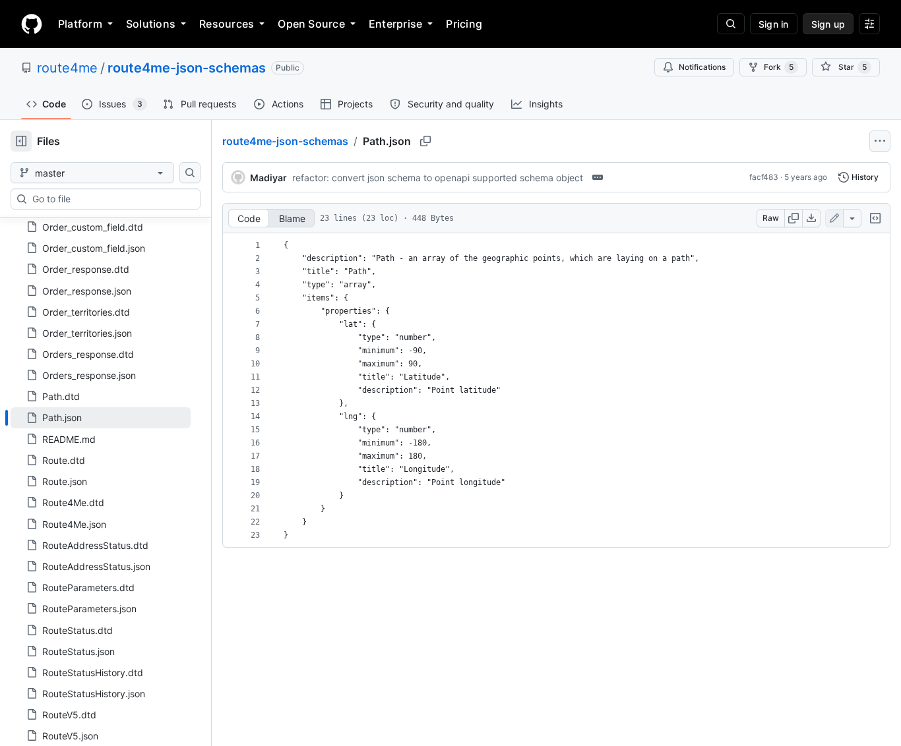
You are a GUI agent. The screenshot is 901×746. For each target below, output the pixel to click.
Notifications (702, 67)
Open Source (311, 23)
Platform (80, 23)
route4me (67, 68)
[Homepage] (31, 23)
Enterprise (395, 23)
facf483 (763, 177)
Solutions (150, 23)
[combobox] (110, 199)
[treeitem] (101, 417)
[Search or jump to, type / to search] (731, 23)
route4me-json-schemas (187, 68)
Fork (778, 67)
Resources (226, 23)
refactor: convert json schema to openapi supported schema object (437, 177)
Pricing (464, 23)
